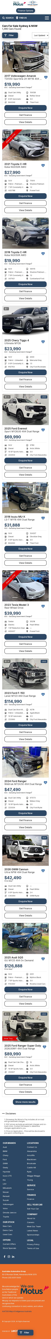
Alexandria (32, 1151)
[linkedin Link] (13, 1256)
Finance (30, 1199)
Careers (30, 1222)
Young (30, 1180)
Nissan (6, 1192)
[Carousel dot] (15, 68)
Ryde (29, 1171)
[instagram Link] (9, 1256)
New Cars (7, 1226)
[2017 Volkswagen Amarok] (25, 56)
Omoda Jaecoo (9, 1212)
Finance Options (25, 10)
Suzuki (6, 1200)
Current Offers (9, 1244)
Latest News (32, 1230)
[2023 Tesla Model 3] (25, 585)
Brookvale (31, 1163)
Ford (5, 1159)
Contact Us (32, 1147)
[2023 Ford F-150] (25, 674)
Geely (5, 1167)
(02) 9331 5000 (14, 1278)
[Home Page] (25, 4)
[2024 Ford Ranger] (25, 762)
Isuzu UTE (7, 1176)
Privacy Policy (33, 1244)
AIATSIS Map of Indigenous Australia (17, 1311)
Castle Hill (31, 1167)
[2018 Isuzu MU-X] (25, 497)
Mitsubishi (7, 1188)
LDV (4, 1184)
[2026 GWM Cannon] (25, 850)
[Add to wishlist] (46, 77)
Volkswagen (8, 1204)
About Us (31, 1218)
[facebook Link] (4, 1256)
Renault (6, 1196)
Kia (4, 1180)
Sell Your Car (33, 1209)
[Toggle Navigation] (47, 17)
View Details (25, 122)
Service (30, 1189)
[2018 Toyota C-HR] (25, 233)
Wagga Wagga (33, 1176)
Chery (5, 1155)
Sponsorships (33, 1235)
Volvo (5, 1208)
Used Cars (7, 1234)
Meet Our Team (34, 1226)
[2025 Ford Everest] (25, 409)
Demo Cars (8, 1230)
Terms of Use (33, 1248)
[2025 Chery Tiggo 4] (25, 321)
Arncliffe (31, 1155)
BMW (5, 1151)
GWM (5, 1163)
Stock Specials (9, 1248)
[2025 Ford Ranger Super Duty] (25, 1026)
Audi (5, 1147)
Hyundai (6, 1171)
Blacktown (31, 1159)
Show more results (25, 1102)
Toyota (6, 1216)
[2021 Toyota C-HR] (25, 145)
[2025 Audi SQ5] (25, 938)
